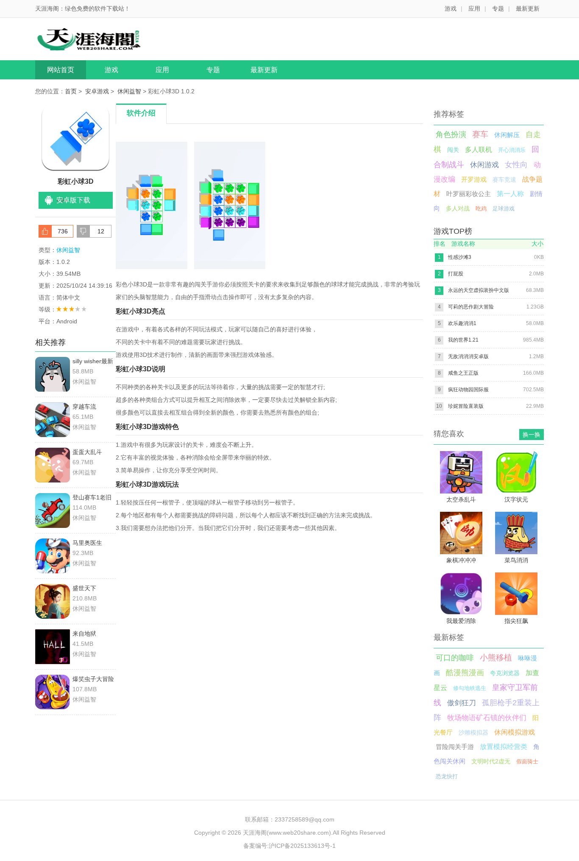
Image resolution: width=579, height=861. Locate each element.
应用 (474, 8)
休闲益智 (129, 91)
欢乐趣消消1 (462, 323)
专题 (498, 8)
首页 (71, 91)
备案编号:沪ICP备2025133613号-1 (289, 845)
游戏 (451, 8)
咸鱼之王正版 (463, 373)
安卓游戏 (97, 91)
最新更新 (528, 8)
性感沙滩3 (459, 257)
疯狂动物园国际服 (468, 390)
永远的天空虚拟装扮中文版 (478, 290)
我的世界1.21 (463, 340)
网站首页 (60, 69)
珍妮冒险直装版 (466, 406)
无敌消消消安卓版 (468, 356)
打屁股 (455, 274)
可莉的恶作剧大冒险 (471, 307)
